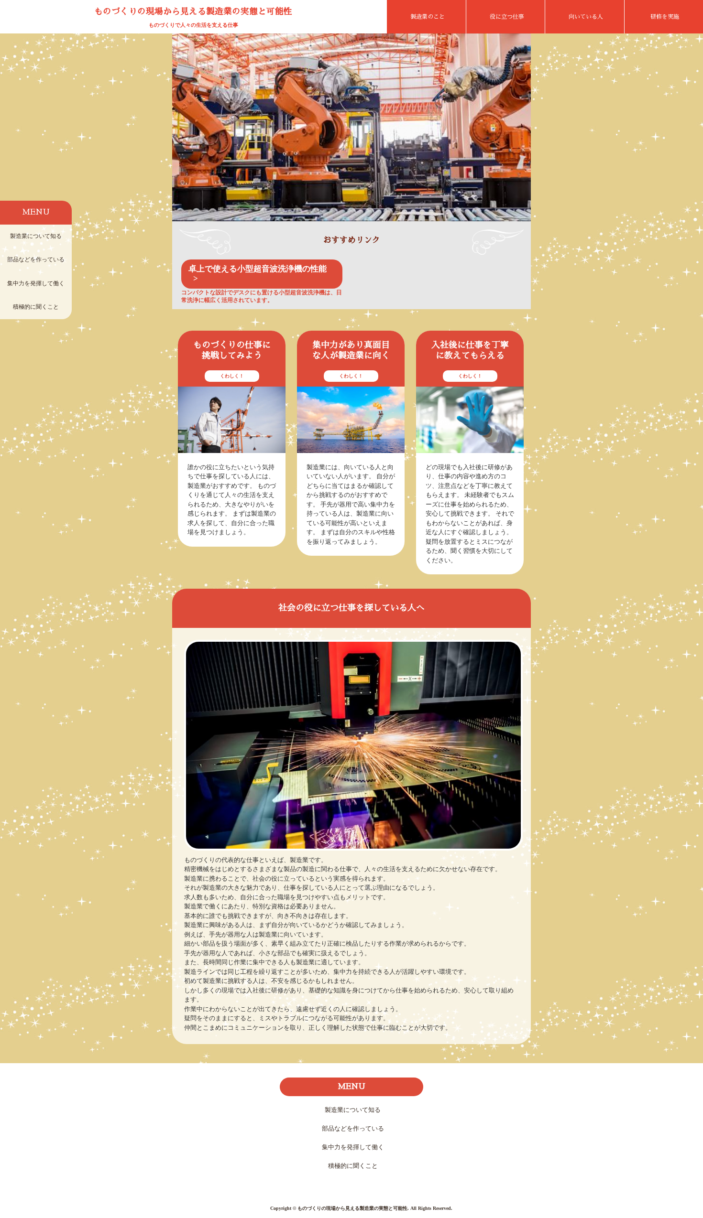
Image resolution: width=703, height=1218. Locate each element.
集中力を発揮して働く (36, 283)
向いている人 (586, 17)
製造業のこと (427, 17)
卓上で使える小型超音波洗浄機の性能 (257, 268)
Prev (187, 131)
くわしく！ (232, 375)
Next (516, 131)
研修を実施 (664, 17)
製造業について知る (36, 236)
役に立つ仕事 (507, 17)
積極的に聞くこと (36, 306)
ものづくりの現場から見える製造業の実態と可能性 (193, 11)
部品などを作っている (36, 259)
